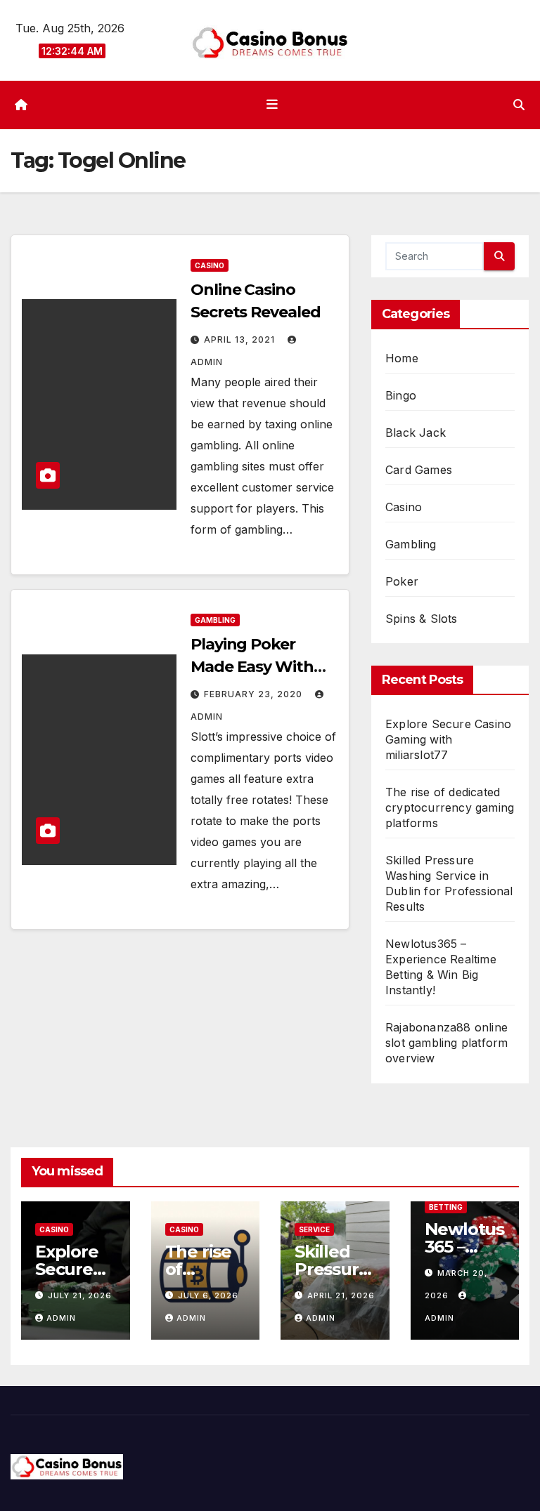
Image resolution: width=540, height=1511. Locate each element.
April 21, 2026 (341, 1295)
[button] (519, 105)
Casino (209, 265)
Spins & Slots (421, 619)
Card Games (418, 470)
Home (401, 358)
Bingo (400, 395)
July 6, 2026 (208, 1295)
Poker (401, 581)
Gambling (215, 620)
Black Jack (415, 432)
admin (61, 1318)
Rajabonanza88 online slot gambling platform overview (446, 1042)
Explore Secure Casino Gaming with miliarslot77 (448, 739)
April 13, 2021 (241, 339)
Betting (446, 1207)
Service (314, 1229)
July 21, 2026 (80, 1295)
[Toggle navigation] (273, 105)
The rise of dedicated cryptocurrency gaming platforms (449, 807)
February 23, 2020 (254, 694)
